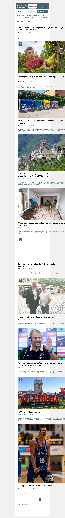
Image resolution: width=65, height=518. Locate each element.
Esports (19, 17)
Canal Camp (38, 17)
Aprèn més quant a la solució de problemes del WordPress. (27, 506)
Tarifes (23, 7)
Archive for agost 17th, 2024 (26, 21)
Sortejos (32, 17)
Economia (26, 17)
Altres (44, 17)
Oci (45, 15)
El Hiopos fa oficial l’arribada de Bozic (35, 486)
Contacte (19, 7)
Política (29, 15)
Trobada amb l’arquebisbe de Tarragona (35, 317)
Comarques (22, 15)
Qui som (19, 5)
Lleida (18, 15)
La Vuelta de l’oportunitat (29, 412)
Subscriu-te (23, 5)
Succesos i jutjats (36, 15)
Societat (42, 15)
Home (18, 21)
